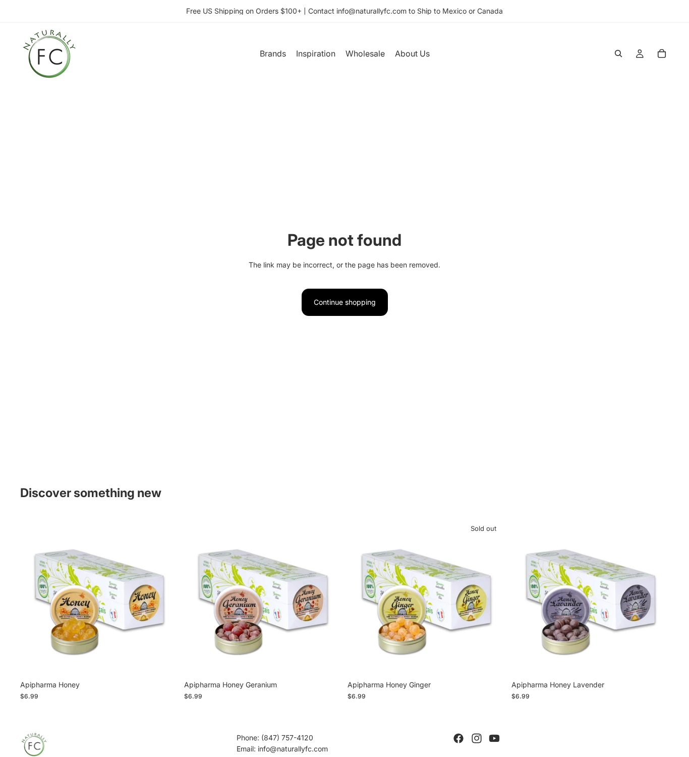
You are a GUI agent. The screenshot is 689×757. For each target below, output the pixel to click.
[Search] (618, 53)
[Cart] (662, 53)
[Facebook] (458, 738)
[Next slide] (163, 596)
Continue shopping (345, 302)
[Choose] (162, 660)
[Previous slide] (35, 596)
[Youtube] (494, 738)
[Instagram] (477, 738)
